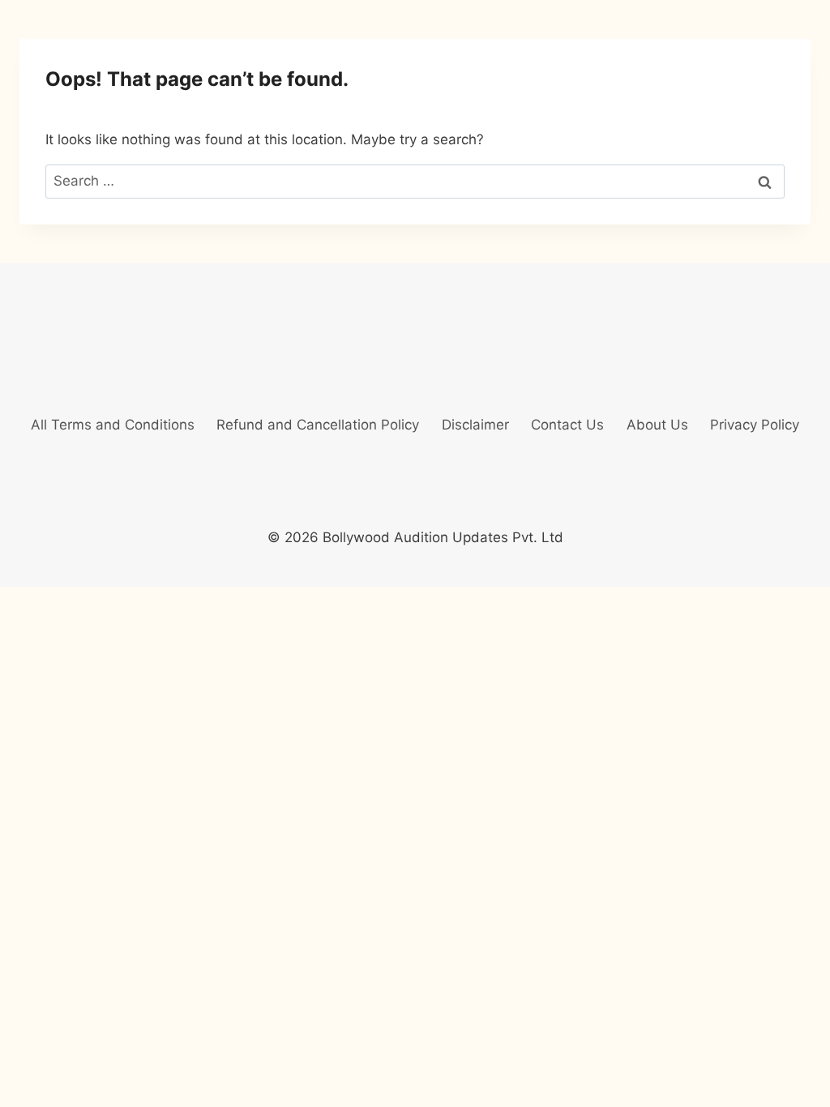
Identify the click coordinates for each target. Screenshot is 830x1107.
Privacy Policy (754, 425)
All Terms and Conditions (113, 425)
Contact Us (567, 425)
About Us (657, 425)
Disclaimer (475, 425)
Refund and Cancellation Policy (317, 425)
